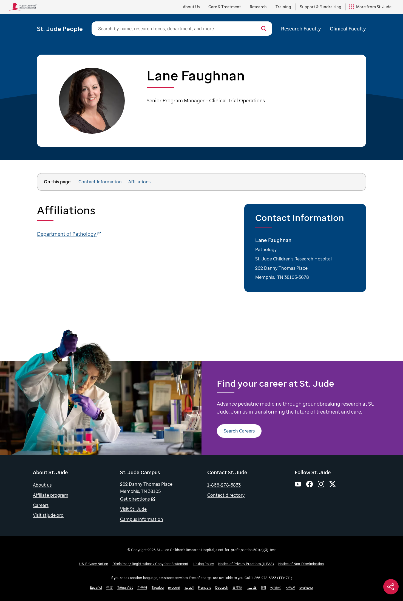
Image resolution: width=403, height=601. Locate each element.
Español (96, 587)
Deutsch (221, 587)
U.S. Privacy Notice (93, 563)
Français (204, 587)
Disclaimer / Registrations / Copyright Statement (150, 563)
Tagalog (158, 587)
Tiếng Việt (125, 587)
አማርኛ (290, 587)
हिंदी (263, 587)
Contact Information (100, 182)
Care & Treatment (224, 6)
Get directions (135, 499)
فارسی (252, 587)
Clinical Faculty (348, 28)
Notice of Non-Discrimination (301, 563)
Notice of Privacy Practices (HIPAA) (246, 563)
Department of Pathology (67, 234)
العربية (189, 587)
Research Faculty (301, 28)
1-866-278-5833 (224, 485)
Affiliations (139, 182)
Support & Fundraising (320, 6)
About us (42, 485)
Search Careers (239, 431)
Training (283, 6)
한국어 (142, 587)
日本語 (237, 587)
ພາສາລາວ (306, 587)
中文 (109, 587)
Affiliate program (50, 495)
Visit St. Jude (133, 509)
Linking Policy (203, 563)
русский (174, 587)
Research (258, 6)
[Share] (391, 586)
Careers (41, 505)
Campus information (141, 519)
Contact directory (226, 495)
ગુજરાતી (275, 587)
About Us (191, 6)
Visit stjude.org (48, 515)
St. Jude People (60, 28)
